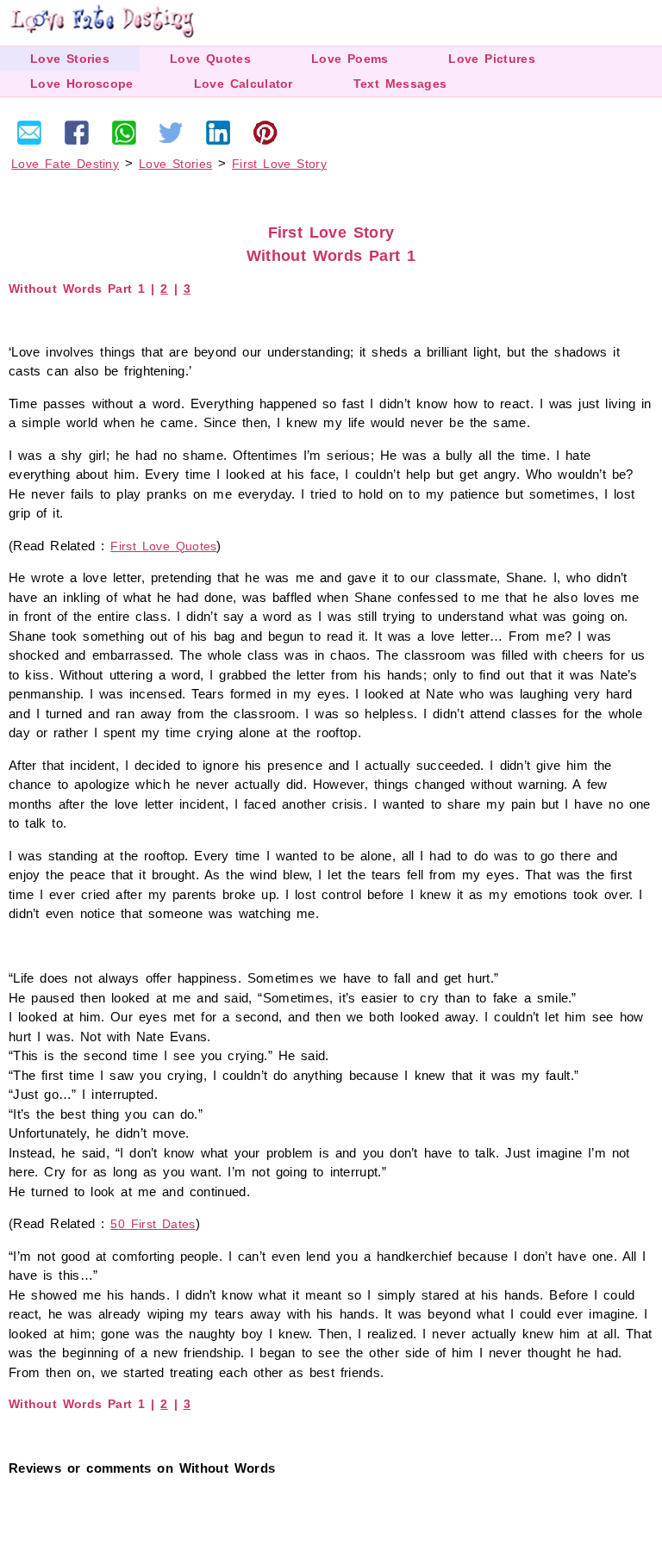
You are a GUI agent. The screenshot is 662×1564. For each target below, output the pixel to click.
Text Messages (400, 83)
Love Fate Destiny (65, 164)
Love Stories (69, 58)
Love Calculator (243, 83)
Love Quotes (210, 58)
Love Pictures (491, 58)
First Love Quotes (163, 546)
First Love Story (279, 164)
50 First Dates (152, 1224)
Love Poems (350, 58)
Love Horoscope (82, 83)
